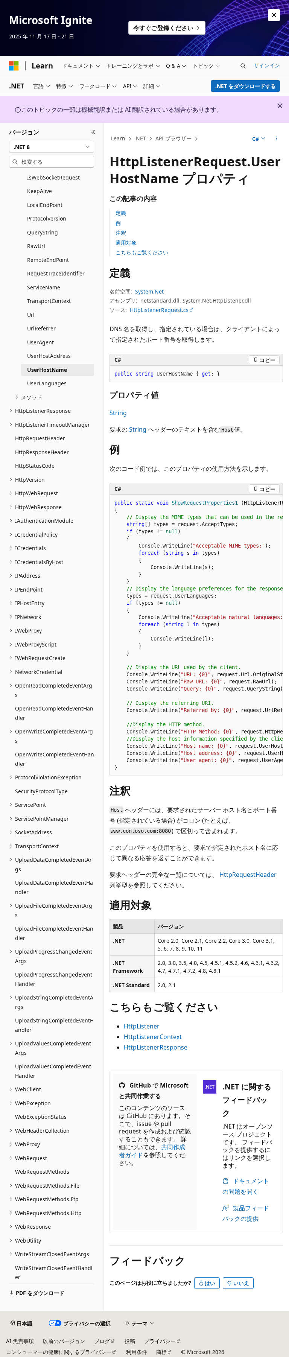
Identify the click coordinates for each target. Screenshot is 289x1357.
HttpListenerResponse (155, 1047)
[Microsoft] (14, 66)
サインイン (267, 65)
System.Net (149, 291)
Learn (118, 138)
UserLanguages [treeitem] (47, 383)
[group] (196, 635)
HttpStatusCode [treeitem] (35, 465)
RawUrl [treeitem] (36, 245)
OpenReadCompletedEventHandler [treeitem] (54, 713)
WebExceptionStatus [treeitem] (41, 1116)
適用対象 (126, 242)
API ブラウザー (173, 138)
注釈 (121, 232)
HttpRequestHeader (248, 874)
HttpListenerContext (153, 1037)
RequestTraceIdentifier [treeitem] (56, 273)
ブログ (102, 1341)
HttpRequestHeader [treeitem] (40, 438)
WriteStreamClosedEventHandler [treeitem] (54, 1272)
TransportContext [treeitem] (49, 300)
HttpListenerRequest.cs (159, 309)
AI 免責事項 (20, 1341)
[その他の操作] (276, 139)
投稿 (130, 1341)
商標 (161, 1351)
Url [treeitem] (31, 314)
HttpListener (142, 1026)
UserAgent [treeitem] (40, 342)
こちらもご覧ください (142, 252)
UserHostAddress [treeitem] (49, 355)
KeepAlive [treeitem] (39, 191)
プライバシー (160, 1341)
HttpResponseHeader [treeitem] (42, 452)
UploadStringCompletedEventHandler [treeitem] (54, 1025)
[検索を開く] (243, 66)
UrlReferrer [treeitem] (41, 328)
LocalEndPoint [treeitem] (44, 204)
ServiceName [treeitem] (43, 287)
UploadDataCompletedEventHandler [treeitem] (54, 887)
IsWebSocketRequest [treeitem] (53, 177)
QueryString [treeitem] (42, 232)
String (118, 413)
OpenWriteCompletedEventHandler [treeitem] (54, 759)
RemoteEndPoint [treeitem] (48, 259)
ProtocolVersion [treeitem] (46, 218)
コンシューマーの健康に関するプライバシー (58, 1351)
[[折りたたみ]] (93, 132)
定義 (121, 212)
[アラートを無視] (274, 15)
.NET (140, 138)
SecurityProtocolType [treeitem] (41, 791)
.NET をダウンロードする (245, 86)
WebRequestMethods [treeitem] (42, 1171)
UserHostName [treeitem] (47, 369)
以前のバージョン (64, 1341)
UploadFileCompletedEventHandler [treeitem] (54, 933)
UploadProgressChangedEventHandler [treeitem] (53, 979)
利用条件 (136, 1351)
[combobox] (51, 147)
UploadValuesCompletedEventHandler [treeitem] (53, 1071)
